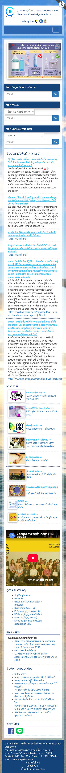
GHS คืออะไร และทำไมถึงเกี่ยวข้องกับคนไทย (34, 709)
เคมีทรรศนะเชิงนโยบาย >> (38, 439)
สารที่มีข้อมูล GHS (22, 624)
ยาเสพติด (18, 598)
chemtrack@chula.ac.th (22, 759)
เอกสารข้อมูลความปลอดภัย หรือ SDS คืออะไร (35, 677)
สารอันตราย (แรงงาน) (24, 608)
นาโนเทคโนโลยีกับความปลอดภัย (41, 493)
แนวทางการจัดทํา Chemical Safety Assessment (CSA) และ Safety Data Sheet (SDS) (35, 656)
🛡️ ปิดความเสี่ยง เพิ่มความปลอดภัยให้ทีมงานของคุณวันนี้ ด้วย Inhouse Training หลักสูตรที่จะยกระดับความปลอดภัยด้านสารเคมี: (32, 162)
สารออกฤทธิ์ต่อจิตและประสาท (28, 601)
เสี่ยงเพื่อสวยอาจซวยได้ (37, 460)
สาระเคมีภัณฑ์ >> (34, 457)
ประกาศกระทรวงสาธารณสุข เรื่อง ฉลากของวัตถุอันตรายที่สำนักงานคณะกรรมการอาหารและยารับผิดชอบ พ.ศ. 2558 (34, 644)
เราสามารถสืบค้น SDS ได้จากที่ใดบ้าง (31, 690)
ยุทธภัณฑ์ (18, 605)
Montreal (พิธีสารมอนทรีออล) (28, 620)
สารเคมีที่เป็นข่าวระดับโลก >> (40, 408)
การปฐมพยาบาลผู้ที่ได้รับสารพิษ (29, 680)
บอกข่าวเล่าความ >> (35, 392)
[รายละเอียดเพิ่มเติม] (17, 238)
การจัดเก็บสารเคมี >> (28, 514)
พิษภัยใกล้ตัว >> (34, 471)
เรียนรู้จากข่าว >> (34, 425)
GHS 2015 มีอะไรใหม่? (25, 650)
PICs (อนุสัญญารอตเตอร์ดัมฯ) (28, 611)
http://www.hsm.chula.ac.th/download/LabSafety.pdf (35, 379)
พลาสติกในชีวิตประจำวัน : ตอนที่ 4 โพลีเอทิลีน (35, 705)
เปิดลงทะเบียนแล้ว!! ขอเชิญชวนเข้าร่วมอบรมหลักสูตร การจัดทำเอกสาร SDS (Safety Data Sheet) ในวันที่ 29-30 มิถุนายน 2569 (32, 200)
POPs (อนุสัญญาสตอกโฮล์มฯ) (28, 614)
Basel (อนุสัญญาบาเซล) (25, 617)
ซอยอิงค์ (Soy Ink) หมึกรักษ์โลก (40, 429)
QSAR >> (22, 501)
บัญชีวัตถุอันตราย (22, 595)
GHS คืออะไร (20, 674)
